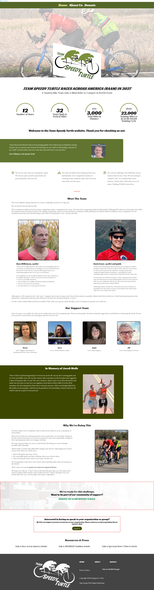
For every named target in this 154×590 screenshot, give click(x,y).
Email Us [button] (77, 529)
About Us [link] (76, 6)
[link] (77, 499)
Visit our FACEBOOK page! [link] (111, 569)
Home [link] (62, 6)
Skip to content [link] (4, 1)
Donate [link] (90, 6)
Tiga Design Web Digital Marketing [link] (91, 583)
